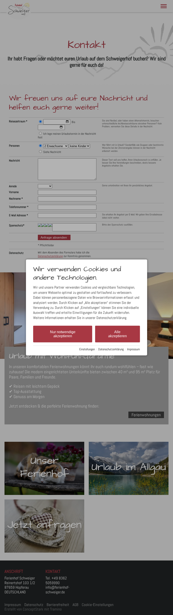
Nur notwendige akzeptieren (62, 334)
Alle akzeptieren (117, 334)
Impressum (133, 349)
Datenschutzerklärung (111, 349)
